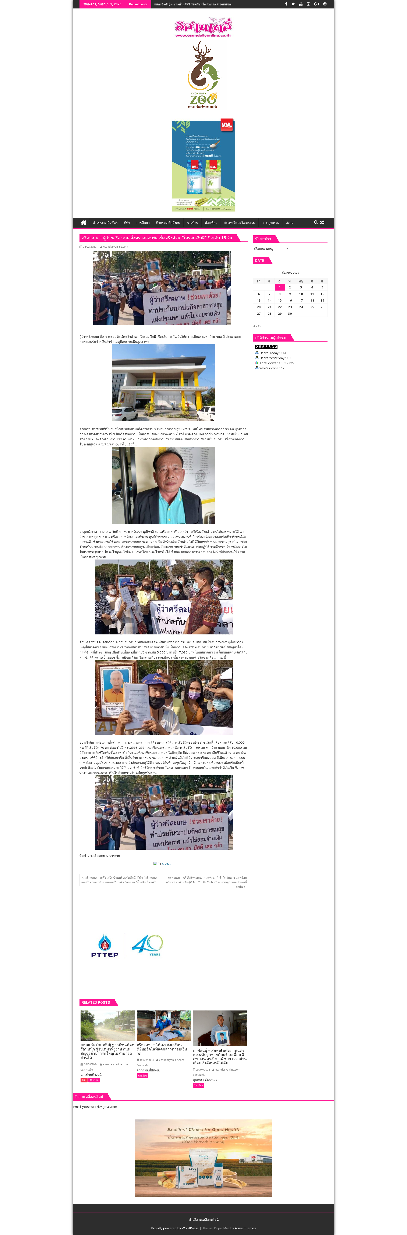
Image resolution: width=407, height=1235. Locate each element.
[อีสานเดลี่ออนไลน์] (83, 222)
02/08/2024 (146, 1060)
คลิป (84, 1080)
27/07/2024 (203, 1069)
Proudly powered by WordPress (175, 1228)
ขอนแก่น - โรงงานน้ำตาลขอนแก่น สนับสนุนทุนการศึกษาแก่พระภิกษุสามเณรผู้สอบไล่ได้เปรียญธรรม (219, 4)
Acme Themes (245, 1228)
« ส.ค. (257, 326)
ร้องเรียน (166, 864)
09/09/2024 (90, 1064)
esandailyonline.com (115, 246)
